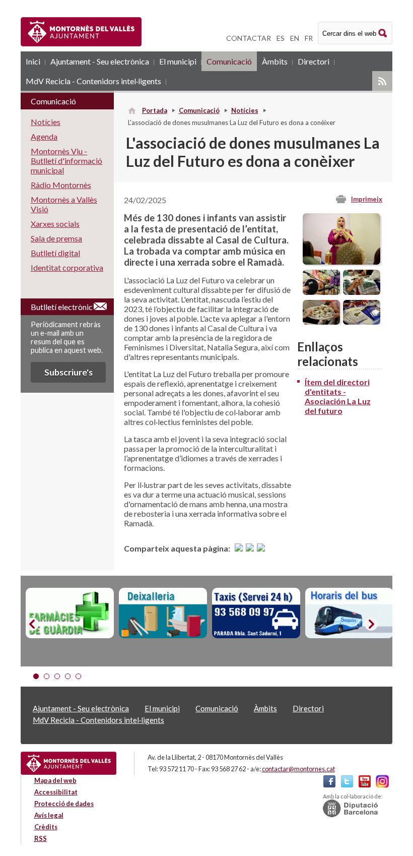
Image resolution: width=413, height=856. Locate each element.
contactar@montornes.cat (298, 769)
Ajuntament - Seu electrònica (99, 61)
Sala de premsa (56, 238)
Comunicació (229, 61)
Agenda (44, 136)
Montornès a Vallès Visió (64, 204)
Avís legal (48, 815)
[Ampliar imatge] (341, 261)
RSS (382, 81)
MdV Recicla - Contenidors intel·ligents (93, 81)
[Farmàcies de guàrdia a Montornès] (70, 613)
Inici (33, 61)
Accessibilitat (56, 792)
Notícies (244, 110)
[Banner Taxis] (256, 613)
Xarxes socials (55, 223)
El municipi (177, 61)
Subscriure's (68, 372)
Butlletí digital (55, 253)
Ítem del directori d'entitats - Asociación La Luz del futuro (338, 396)
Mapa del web (55, 780)
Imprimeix (366, 199)
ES (281, 38)
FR (309, 38)
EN (294, 38)
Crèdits (45, 827)
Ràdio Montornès (61, 185)
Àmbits (275, 61)
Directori (313, 61)
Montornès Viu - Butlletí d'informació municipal (66, 160)
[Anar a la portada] (68, 763)
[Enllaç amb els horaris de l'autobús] (349, 613)
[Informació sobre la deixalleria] (163, 613)
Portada (154, 110)
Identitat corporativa (67, 267)
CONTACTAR (248, 38)
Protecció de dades (64, 804)
